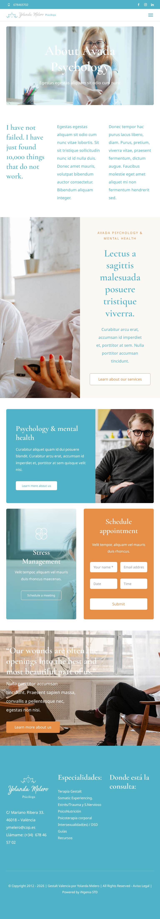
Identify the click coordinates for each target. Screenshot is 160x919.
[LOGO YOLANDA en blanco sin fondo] (28, 774)
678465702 (20, 5)
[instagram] (145, 4)
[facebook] (138, 4)
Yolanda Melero (88, 886)
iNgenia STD (89, 892)
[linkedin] (152, 4)
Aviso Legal (141, 886)
